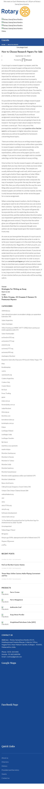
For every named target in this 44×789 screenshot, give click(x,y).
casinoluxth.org (7, 375)
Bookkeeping (6, 367)
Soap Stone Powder (17, 615)
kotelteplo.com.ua (8, 423)
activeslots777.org (8, 341)
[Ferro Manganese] (5, 601)
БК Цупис (5, 534)
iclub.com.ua (6, 401)
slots (3, 502)
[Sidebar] (2, 786)
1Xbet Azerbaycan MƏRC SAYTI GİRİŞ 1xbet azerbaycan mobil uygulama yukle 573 (21, 329)
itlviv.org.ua (5, 412)
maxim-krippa (6, 449)
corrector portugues (15, 261)
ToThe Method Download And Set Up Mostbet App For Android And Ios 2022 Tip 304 (20, 522)
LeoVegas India (7, 434)
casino (4, 371)
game (3, 397)
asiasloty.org (6, 345)
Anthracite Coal (15, 607)
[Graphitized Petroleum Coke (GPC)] (5, 623)
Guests (4, 774)
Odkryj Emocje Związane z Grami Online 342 (16, 487)
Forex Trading (6, 393)
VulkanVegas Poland (8, 530)
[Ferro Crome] (5, 593)
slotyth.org (5, 509)
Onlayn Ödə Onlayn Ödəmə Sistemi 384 (15, 490)
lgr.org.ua (5, 442)
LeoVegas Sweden (8, 438)
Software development (9, 513)
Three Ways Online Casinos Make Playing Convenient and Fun (21, 574)
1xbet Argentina (7, 320)
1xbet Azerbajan (7, 324)
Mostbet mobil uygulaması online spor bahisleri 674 (18, 476)
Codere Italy (6, 382)
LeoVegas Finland (7, 431)
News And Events (8, 483)
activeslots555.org (8, 337)
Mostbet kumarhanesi (9, 472)
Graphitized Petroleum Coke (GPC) (23, 622)
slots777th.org (7, 505)
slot (3, 498)
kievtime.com (6, 416)
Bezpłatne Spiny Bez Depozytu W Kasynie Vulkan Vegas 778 (22, 360)
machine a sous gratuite (10, 446)
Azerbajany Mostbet (8, 356)
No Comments (16, 559)
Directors (5, 762)
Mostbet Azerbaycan (9, 453)
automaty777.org (7, 348)
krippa (4, 427)
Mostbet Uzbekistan (8, 479)
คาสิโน (4, 545)
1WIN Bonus (6, 311)
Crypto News (6, 386)
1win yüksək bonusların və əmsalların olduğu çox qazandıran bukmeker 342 (21, 315)
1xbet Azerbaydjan (8, 334)
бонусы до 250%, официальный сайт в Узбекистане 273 (21, 537)
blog (3, 363)
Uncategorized (13, 44)
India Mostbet (6, 408)
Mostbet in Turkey (8, 461)
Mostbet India (6, 464)
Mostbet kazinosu (8, 468)
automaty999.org (7, 352)
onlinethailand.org (8, 494)
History (4, 766)
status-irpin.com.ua (8, 517)
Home (3, 44)
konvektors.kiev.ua (8, 419)
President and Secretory (10, 770)
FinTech (4, 390)
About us (5, 758)
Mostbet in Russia (8, 457)
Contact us (6, 778)
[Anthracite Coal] (5, 608)
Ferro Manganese (16, 600)
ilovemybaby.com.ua (8, 404)
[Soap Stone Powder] (5, 616)
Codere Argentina (8, 378)
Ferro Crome (14, 592)
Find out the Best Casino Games (13, 565)
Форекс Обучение (8, 541)
